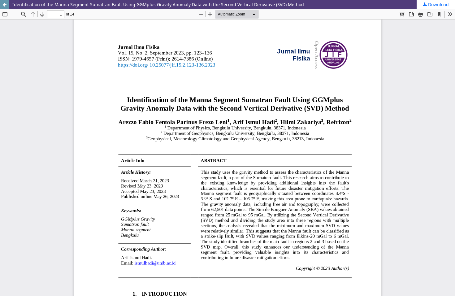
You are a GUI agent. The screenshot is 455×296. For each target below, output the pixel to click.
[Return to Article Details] (4, 4)
